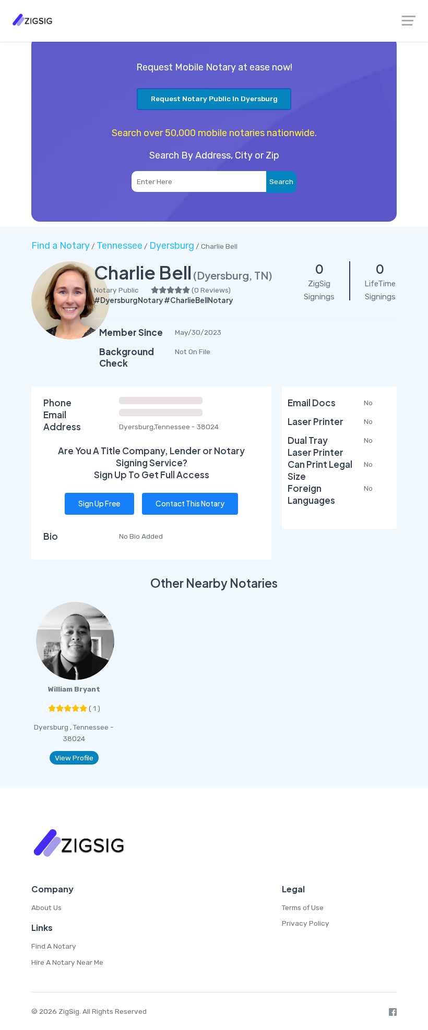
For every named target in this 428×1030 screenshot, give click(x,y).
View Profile (74, 758)
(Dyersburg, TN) (232, 275)
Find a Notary (60, 245)
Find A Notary (53, 946)
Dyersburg (171, 245)
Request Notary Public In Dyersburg (214, 98)
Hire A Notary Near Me (67, 962)
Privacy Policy (305, 923)
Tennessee (119, 245)
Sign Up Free (99, 503)
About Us (46, 907)
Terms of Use (303, 907)
